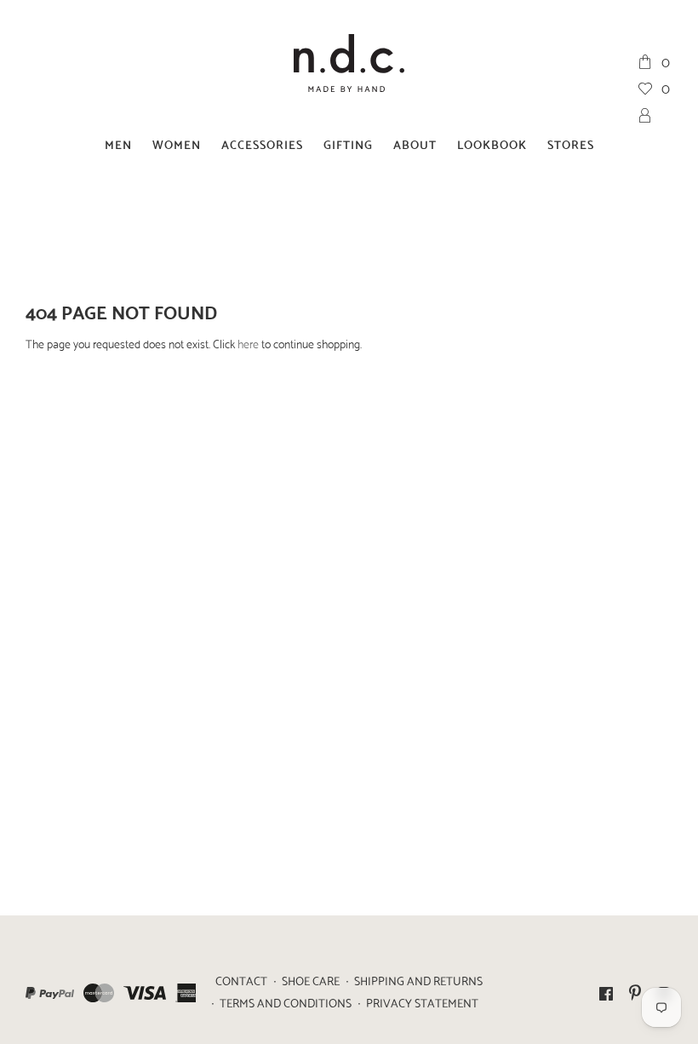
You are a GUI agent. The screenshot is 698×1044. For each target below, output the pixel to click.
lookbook (492, 143)
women (176, 143)
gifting (348, 143)
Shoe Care (311, 980)
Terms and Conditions (286, 1002)
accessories (262, 143)
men (118, 143)
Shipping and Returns (418, 980)
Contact (241, 980)
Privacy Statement (422, 1002)
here (248, 343)
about (415, 143)
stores (570, 143)
